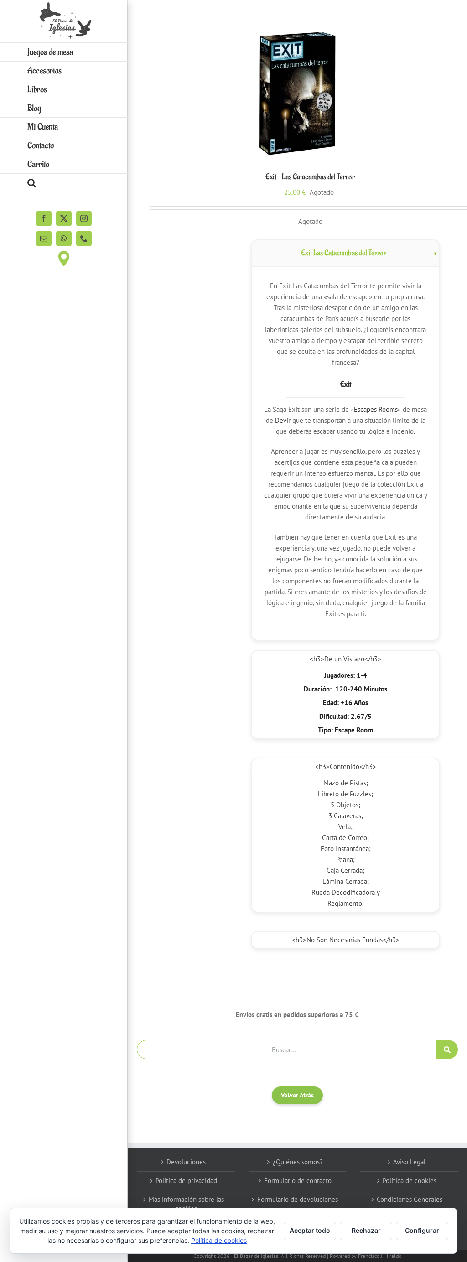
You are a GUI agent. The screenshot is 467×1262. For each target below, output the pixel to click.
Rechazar (366, 1230)
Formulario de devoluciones (297, 1199)
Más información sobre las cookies (186, 1204)
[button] (64, 183)
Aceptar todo (310, 1230)
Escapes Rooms (376, 409)
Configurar (422, 1230)
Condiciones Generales (409, 1199)
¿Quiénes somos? (298, 1162)
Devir (283, 420)
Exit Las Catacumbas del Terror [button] (343, 253)
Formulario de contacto (298, 1180)
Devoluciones (186, 1162)
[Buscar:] (287, 1048)
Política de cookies (409, 1180)
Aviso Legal (409, 1162)
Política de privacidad (186, 1180)
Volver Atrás (297, 1095)
